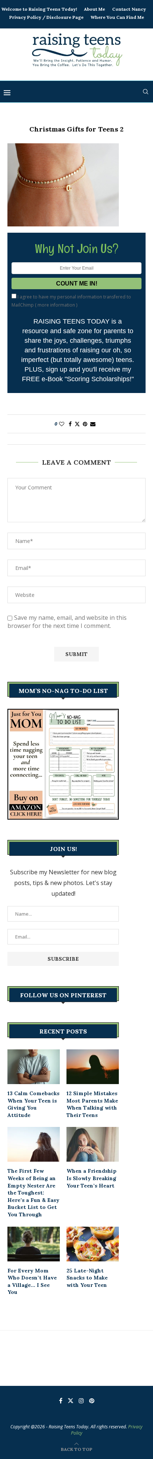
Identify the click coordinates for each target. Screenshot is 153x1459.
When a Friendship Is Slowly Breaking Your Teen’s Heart (91, 1178)
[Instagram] (81, 1400)
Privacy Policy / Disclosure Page (46, 17)
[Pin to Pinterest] (85, 423)
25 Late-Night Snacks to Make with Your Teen (87, 1277)
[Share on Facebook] (70, 423)
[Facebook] (60, 1400)
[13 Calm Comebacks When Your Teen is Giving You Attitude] (33, 1066)
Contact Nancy (129, 9)
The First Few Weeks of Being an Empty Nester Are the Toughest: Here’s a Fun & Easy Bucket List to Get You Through (33, 1193)
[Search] (145, 91)
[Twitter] (71, 1400)
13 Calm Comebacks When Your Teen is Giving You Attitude (33, 1104)
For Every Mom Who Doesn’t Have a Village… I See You (32, 1281)
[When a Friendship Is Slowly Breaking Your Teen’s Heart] (92, 1144)
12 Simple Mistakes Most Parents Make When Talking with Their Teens (92, 1104)
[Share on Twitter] (77, 423)
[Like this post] (61, 423)
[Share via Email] (92, 423)
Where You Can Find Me (117, 17)
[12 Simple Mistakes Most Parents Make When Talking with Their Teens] (92, 1066)
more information (56, 305)
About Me (94, 9)
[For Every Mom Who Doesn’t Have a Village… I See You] (33, 1244)
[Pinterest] (91, 1400)
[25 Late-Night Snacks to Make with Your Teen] (92, 1244)
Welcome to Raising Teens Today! (39, 9)
